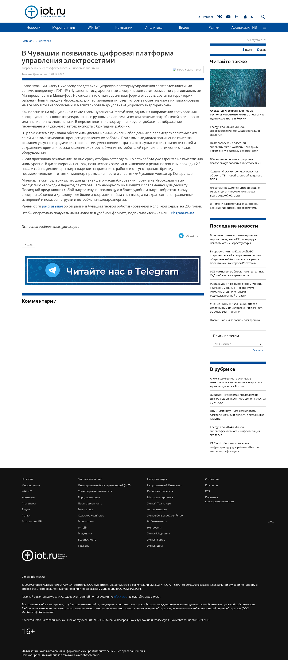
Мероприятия (63, 27)
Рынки (214, 27)
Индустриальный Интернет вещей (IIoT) (104, 485)
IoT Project (205, 17)
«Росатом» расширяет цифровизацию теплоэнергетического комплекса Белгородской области (235, 191)
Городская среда (89, 497)
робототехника (157, 521)
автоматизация (157, 509)
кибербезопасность (160, 491)
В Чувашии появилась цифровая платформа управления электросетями (235, 161)
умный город (156, 539)
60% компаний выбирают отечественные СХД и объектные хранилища (237, 273)
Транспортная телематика (95, 491)
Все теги (258, 350)
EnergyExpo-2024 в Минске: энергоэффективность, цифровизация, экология (235, 131)
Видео (184, 27)
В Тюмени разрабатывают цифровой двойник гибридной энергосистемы (234, 206)
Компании (123, 27)
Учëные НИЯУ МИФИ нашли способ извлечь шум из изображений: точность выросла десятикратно (236, 307)
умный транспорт (159, 503)
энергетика (29, 68)
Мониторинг (86, 521)
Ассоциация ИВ (244, 27)
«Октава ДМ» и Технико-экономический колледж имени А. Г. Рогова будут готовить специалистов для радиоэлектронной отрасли (236, 289)
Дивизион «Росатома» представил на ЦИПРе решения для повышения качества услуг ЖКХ (238, 398)
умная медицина (158, 533)
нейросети (154, 527)
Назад (28, 244)
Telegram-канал (182, 213)
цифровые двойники (85, 68)
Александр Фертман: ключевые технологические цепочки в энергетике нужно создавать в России (237, 114)
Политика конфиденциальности (218, 499)
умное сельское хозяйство (165, 515)
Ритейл (82, 527)
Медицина (85, 533)
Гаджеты (83, 546)
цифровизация (157, 479)
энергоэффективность (54, 68)
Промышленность (90, 503)
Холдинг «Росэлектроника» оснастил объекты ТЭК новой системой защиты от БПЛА (237, 175)
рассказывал (52, 206)
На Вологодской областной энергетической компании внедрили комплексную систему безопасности (234, 147)
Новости (33, 27)
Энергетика (85, 509)
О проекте (212, 479)
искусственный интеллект (164, 485)
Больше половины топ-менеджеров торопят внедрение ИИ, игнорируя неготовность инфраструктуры (233, 239)
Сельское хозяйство (91, 515)
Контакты (211, 485)
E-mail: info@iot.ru (33, 577)
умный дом (155, 546)
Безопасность (87, 539)
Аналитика (154, 27)
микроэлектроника (160, 497)
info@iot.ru (120, 596)
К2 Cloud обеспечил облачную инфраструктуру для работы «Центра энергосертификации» (234, 447)
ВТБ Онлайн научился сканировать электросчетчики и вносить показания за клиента (237, 414)
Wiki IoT (94, 27)
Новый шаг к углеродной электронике (235, 320)
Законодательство (90, 479)
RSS (207, 491)
